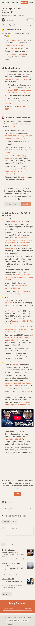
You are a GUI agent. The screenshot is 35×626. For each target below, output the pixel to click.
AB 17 (7, 96)
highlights (27, 348)
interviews (16, 40)
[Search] (32, 545)
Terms (20, 617)
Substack (10, 624)
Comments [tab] (6, 522)
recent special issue (18, 222)
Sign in (31, 2)
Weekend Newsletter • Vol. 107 (11, 552)
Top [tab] (4, 545)
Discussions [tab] (15, 545)
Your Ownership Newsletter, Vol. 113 (11, 582)
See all (5, 594)
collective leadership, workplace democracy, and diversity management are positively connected (19, 240)
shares (15, 365)
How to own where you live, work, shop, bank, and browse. (12, 569)
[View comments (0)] (10, 25)
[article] (17, 554)
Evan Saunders (10, 19)
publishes (21, 256)
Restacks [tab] (14, 522)
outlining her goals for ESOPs (16, 79)
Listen (31, 20)
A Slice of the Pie (8, 579)
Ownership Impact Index (14, 45)
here (13, 126)
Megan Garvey (13, 585)
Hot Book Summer (8, 550)
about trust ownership (13, 455)
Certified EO (9, 103)
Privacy (16, 617)
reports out (13, 49)
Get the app (25, 620)
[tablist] (9, 522)
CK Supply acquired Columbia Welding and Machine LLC (19, 337)
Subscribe (24, 2)
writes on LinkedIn (19, 54)
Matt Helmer (9, 174)
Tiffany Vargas (14, 554)
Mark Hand (9, 572)
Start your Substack (13, 620)
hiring (22, 177)
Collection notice (27, 617)
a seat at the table (19, 321)
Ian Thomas (9, 311)
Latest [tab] (8, 545)
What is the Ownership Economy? (10, 564)
